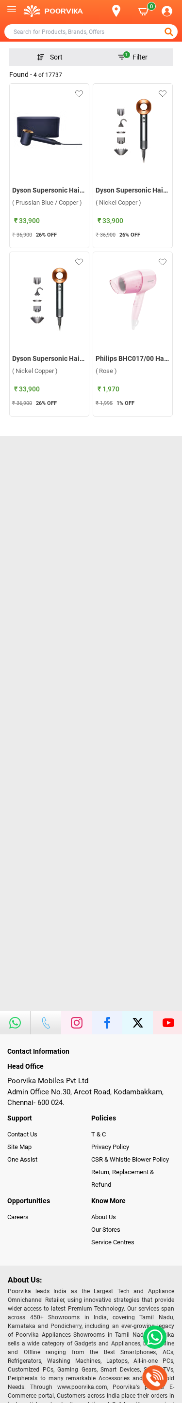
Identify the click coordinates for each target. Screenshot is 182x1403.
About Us (103, 1217)
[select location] (121, 11)
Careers (18, 1217)
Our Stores (105, 1229)
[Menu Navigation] (11, 11)
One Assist (22, 1159)
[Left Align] (170, 32)
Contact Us (22, 1134)
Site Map (19, 1146)
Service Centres (112, 1242)
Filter (136, 56)
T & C (98, 1134)
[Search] (100, 11)
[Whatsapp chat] (153, 1337)
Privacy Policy (110, 1146)
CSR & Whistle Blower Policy (130, 1159)
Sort (56, 57)
